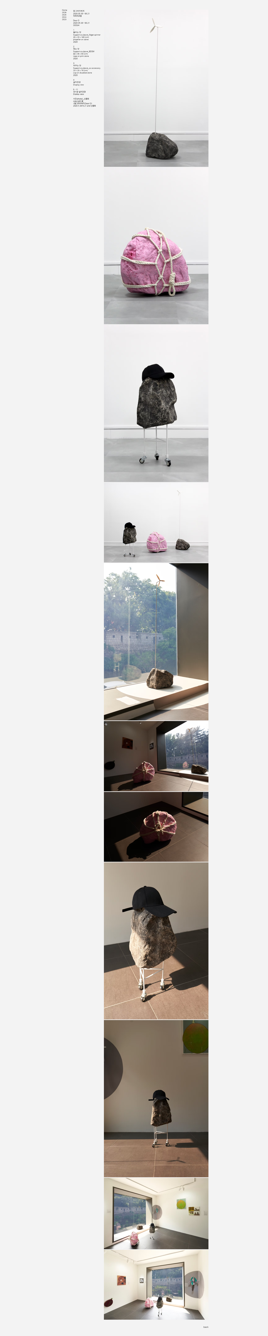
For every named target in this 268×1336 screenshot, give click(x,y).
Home (64, 10)
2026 (64, 12)
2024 (64, 17)
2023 (64, 19)
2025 (64, 15)
